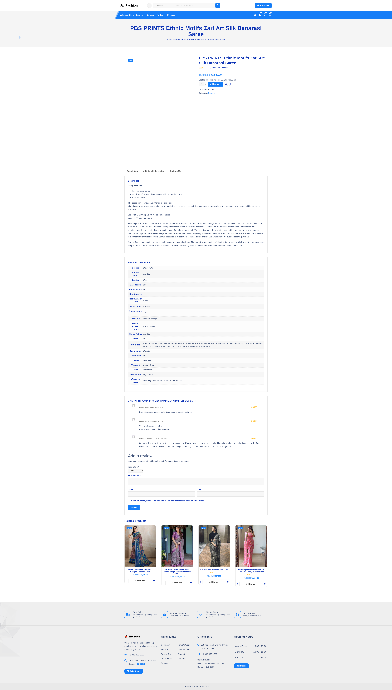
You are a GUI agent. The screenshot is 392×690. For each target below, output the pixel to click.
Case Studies (184, 649)
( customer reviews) (219, 68)
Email (200, 489)
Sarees (139, 15)
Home (169, 39)
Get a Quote (134, 671)
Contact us (241, 666)
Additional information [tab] (153, 171)
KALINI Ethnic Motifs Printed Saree (214, 570)
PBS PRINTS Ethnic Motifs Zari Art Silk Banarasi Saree (200, 39)
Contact (164, 663)
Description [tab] (132, 171)
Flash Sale (264, 5)
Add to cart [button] (140, 581)
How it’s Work (184, 645)
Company (165, 645)
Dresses (171, 15)
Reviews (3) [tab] (175, 171)
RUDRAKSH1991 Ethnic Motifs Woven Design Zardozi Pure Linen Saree (177, 572)
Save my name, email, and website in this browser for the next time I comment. (168, 501)
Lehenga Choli (127, 15)
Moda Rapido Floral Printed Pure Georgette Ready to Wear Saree (251, 571)
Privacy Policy (167, 654)
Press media (166, 659)
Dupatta (150, 15)
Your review (134, 476)
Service (164, 649)
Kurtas (160, 15)
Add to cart (215, 84)
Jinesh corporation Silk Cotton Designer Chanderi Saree (140, 571)
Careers (181, 659)
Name (131, 489)
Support (181, 654)
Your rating (133, 467)
